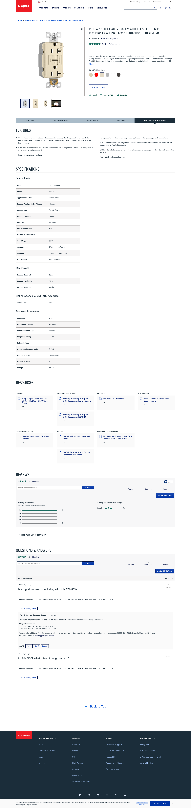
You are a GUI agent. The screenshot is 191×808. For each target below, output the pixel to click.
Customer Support (114, 744)
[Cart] (170, 7)
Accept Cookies (160, 803)
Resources (92, 120)
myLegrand (144, 744)
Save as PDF (108, 95)
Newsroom (77, 775)
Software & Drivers (46, 750)
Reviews (121, 120)
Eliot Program (78, 763)
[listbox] (51, 61)
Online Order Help (116, 750)
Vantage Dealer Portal (151, 756)
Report (44, 646)
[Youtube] (125, 796)
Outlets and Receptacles (51, 20)
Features (29, 121)
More (91, 64)
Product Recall (112, 756)
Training (41, 763)
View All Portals (146, 763)
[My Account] (165, 7)
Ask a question (164, 571)
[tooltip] (168, 482)
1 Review (36, 481)
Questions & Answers (154, 120)
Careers (75, 769)
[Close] (173, 803)
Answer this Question (27, 608)
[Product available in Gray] (107, 75)
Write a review (114, 44)
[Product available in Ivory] (91, 75)
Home (20, 20)
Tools (40, 744)
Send (94, 95)
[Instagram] (89, 796)
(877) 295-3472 (112, 769)
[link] (22, 481)
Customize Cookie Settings (142, 803)
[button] (82, 29)
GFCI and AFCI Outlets (74, 20)
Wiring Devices (31, 20)
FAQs (40, 756)
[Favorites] (161, 7)
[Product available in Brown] (118, 75)
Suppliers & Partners (81, 781)
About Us (76, 744)
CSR (74, 756)
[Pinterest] (107, 796)
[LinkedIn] (98, 796)
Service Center (148, 750)
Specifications (61, 120)
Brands (75, 750)
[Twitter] (116, 796)
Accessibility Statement (116, 763)
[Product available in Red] (96, 75)
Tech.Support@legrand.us (44, 635)
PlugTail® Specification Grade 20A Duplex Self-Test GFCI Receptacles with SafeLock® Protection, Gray (74, 599)
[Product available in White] (113, 75)
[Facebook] (80, 796)
